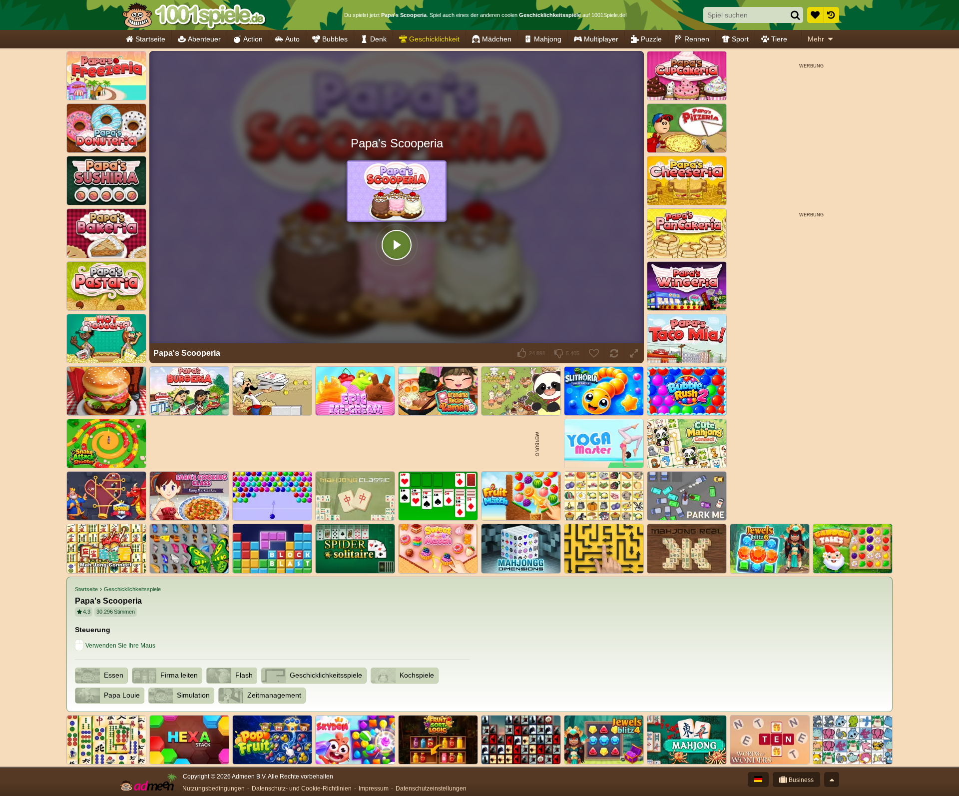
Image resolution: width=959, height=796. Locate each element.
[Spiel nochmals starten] (614, 353)
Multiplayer (601, 39)
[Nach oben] (831, 779)
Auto (292, 39)
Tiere (779, 39)
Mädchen (496, 39)
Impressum (374, 788)
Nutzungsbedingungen (213, 788)
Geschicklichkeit (434, 39)
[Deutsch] (758, 779)
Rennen (696, 39)
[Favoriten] (815, 15)
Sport (740, 39)
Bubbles (335, 39)
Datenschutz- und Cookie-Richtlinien (302, 788)
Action (253, 39)
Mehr (816, 39)
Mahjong (547, 39)
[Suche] (795, 15)
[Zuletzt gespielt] (831, 15)
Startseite (150, 39)
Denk (378, 39)
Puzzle (651, 39)
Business (800, 780)
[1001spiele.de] (193, 15)
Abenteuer (204, 39)
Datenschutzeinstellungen (431, 788)
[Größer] (634, 353)
